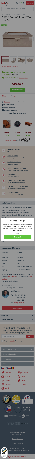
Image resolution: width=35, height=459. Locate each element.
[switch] (4, 456)
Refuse (17, 233)
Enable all (17, 237)
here (20, 230)
